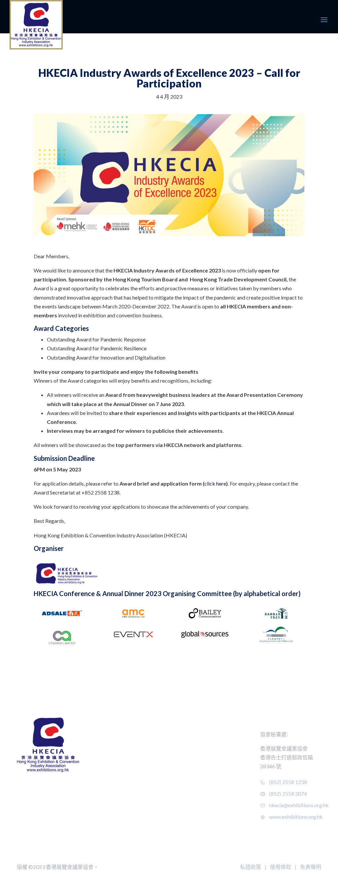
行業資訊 (155, 780)
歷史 (94, 734)
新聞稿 (198, 822)
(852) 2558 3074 (288, 793)
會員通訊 (155, 746)
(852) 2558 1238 (288, 782)
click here (215, 483)
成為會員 (155, 734)
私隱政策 (250, 867)
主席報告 (100, 780)
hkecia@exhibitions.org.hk (298, 805)
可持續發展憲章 (207, 792)
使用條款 (280, 867)
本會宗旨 (100, 757)
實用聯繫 (155, 792)
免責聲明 (310, 867)
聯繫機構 (100, 792)
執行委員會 (102, 769)
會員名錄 (201, 836)
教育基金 (100, 804)
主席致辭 (100, 746)
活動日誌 (199, 734)
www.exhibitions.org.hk (295, 816)
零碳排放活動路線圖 (213, 803)
